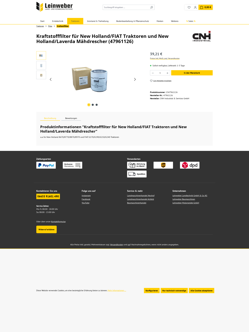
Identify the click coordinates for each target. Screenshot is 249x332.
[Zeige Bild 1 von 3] (89, 105)
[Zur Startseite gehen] (54, 7)
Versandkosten (116, 244)
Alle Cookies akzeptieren (202, 290)
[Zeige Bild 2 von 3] (93, 105)
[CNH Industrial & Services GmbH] (201, 36)
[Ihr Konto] (195, 7)
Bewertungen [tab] (71, 118)
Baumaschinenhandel (136, 202)
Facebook (86, 199)
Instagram (86, 195)
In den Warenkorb (192, 72)
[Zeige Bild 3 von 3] (97, 105)
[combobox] (126, 7)
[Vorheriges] (51, 79)
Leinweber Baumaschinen (183, 199)
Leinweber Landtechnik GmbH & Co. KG (189, 195)
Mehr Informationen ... (117, 290)
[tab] (50, 118)
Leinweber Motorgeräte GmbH (185, 202)
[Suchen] (151, 7)
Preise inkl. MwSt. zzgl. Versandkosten (165, 58)
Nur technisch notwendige (174, 290)
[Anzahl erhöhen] (167, 72)
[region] (87, 79)
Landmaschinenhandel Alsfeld (140, 199)
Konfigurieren (152, 290)
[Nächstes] (135, 79)
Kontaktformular (58, 221)
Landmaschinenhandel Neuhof (140, 195)
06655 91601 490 (48, 196)
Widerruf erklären (46, 229)
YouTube (85, 202)
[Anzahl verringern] (152, 72)
